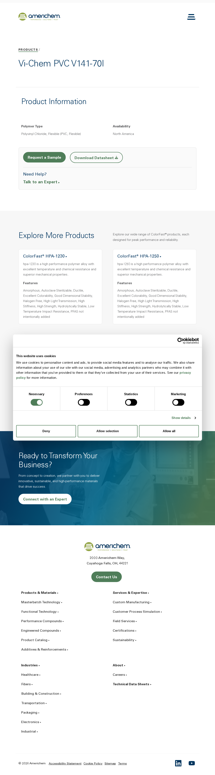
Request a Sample (44, 158)
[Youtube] (192, 763)
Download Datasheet (99, 158)
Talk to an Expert (40, 182)
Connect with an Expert (45, 500)
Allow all (169, 431)
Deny (46, 431)
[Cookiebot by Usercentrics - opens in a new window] (180, 341)
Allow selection (107, 431)
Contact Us (106, 577)
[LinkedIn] (178, 763)
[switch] (84, 402)
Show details (181, 418)
